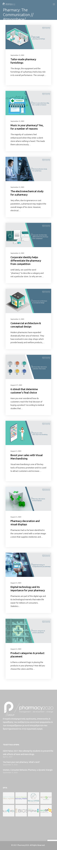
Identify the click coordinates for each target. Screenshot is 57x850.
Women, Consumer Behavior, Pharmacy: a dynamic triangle (28, 770)
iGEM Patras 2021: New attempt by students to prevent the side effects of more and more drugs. (28, 752)
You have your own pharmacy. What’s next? (21, 762)
